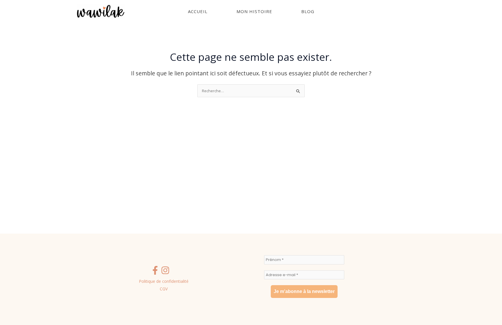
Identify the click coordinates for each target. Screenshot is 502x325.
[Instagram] (165, 270)
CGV (164, 289)
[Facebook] (155, 270)
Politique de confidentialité (164, 281)
